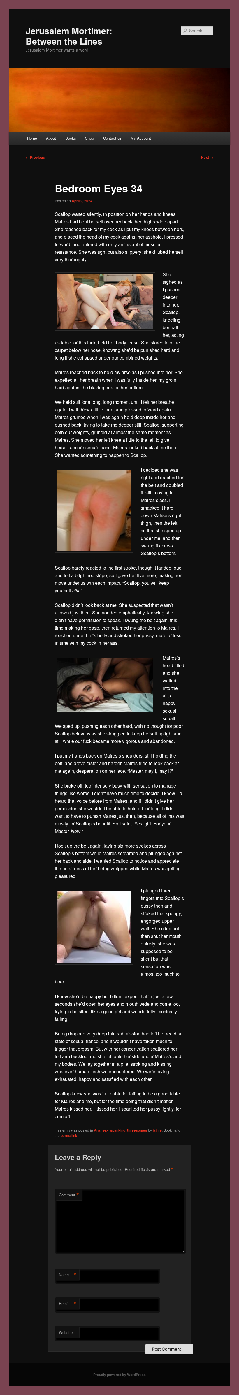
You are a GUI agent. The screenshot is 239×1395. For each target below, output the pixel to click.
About (51, 138)
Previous (35, 157)
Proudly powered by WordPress (119, 1374)
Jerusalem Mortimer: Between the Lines (69, 35)
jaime (157, 1130)
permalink (69, 1135)
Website (66, 1332)
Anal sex (101, 1130)
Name (67, 1274)
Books (70, 138)
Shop (89, 138)
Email (67, 1303)
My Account (141, 138)
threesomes (137, 1130)
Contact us (112, 138)
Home (32, 138)
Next (207, 157)
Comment (69, 1195)
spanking (117, 1130)
